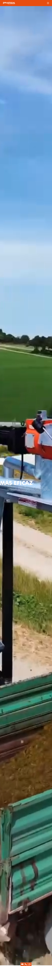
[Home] (9, 3)
